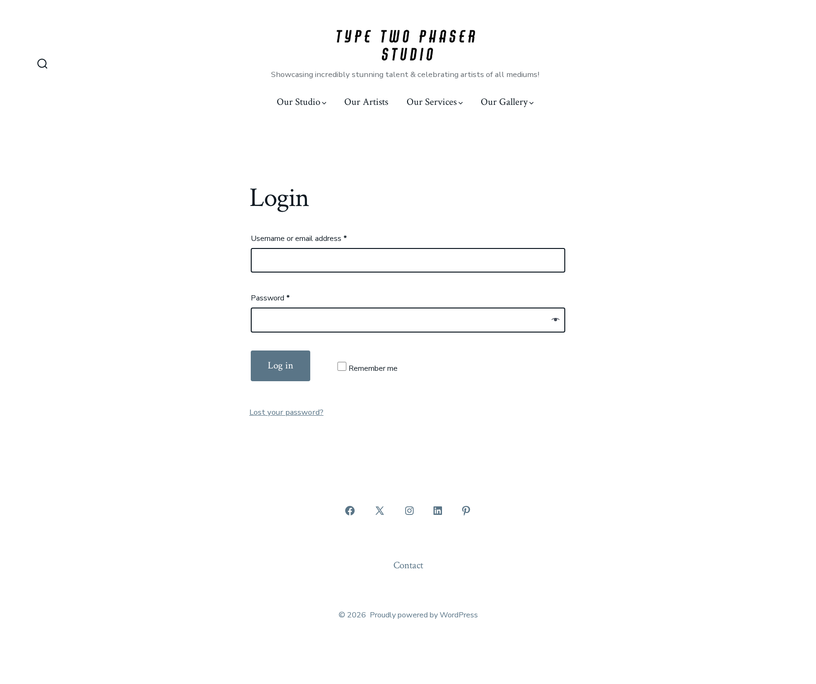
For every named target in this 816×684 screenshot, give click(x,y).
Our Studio (298, 101)
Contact (408, 565)
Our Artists (366, 101)
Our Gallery (504, 101)
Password (270, 298)
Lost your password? (286, 412)
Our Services (432, 101)
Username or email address (299, 238)
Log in (280, 365)
